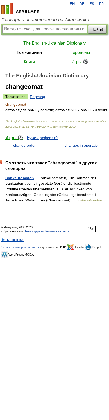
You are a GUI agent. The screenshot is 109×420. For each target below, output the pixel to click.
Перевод (37, 97)
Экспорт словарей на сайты (20, 247)
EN (72, 4)
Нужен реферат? (42, 138)
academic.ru (20, 8)
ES (91, 4)
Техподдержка (34, 231)
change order (24, 145)
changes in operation (82, 145)
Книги (29, 61)
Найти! (97, 29)
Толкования (29, 52)
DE (82, 4)
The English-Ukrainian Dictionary (54, 43)
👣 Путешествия (12, 239)
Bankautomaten (19, 178)
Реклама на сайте (57, 231)
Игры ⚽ (79, 61)
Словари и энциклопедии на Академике (45, 19)
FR (101, 4)
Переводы (80, 52)
